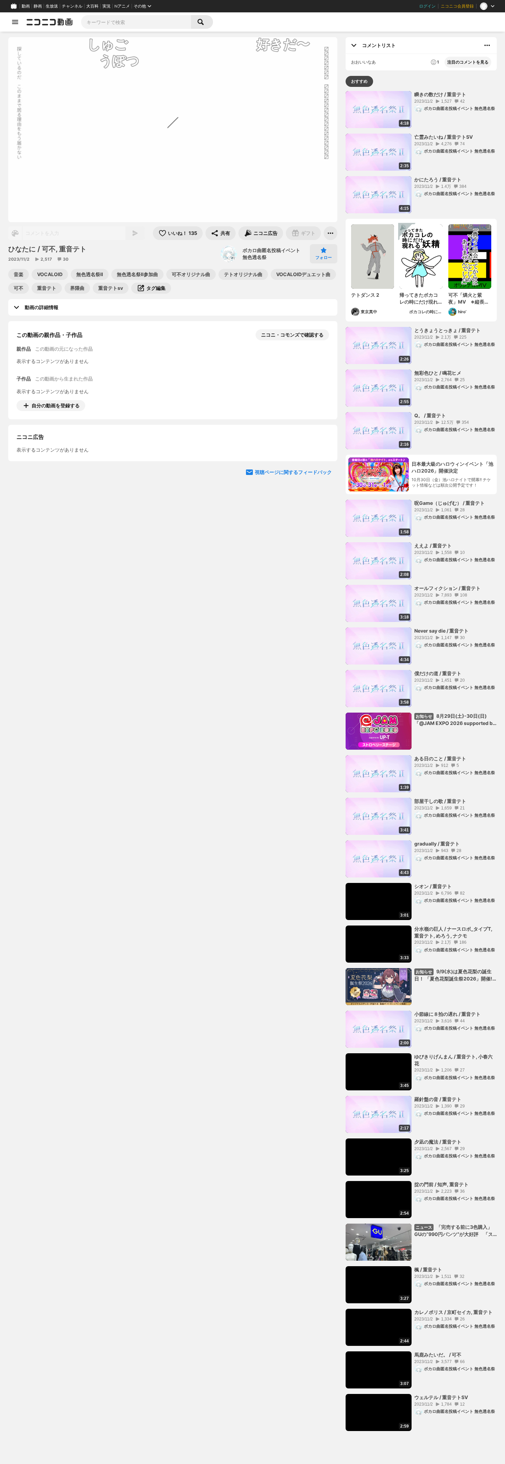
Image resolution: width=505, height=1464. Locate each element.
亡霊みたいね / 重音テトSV (443, 137)
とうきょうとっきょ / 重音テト (447, 330)
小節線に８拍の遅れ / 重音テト (447, 1014)
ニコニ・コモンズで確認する (292, 335)
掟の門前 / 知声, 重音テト (441, 1184)
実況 (106, 6)
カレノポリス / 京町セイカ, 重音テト (453, 1312)
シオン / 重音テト (433, 886)
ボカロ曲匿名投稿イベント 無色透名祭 (271, 253)
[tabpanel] (421, 761)
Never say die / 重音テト (441, 631)
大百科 (92, 6)
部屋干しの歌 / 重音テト (440, 801)
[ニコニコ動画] (49, 22)
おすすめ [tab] (359, 81)
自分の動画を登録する (56, 405)
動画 (26, 6)
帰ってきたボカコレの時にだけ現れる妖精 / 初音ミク (419, 298)
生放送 (52, 6)
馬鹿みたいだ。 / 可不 (437, 1355)
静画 (38, 6)
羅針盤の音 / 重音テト (437, 1099)
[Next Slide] (323, 469)
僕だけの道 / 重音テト (437, 673)
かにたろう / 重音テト (437, 179)
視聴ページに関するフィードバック (293, 535)
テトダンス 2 (365, 295)
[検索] (202, 22)
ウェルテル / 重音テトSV (441, 1397)
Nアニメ (122, 6)
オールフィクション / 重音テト (447, 588)
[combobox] (136, 22)
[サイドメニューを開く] (15, 22)
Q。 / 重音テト (430, 415)
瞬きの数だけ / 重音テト (440, 94)
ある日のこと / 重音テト (440, 758)
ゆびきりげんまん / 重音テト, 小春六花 (453, 1060)
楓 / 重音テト (428, 1269)
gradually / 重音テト (437, 844)
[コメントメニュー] (487, 45)
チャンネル (72, 6)
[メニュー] (330, 233)
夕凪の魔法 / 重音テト (437, 1142)
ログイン (427, 6)
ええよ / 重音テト (433, 545)
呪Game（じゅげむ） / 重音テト (449, 503)
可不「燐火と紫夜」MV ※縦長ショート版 (468, 298)
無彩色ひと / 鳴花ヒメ (437, 373)
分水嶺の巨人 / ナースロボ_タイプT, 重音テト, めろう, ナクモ (453, 932)
